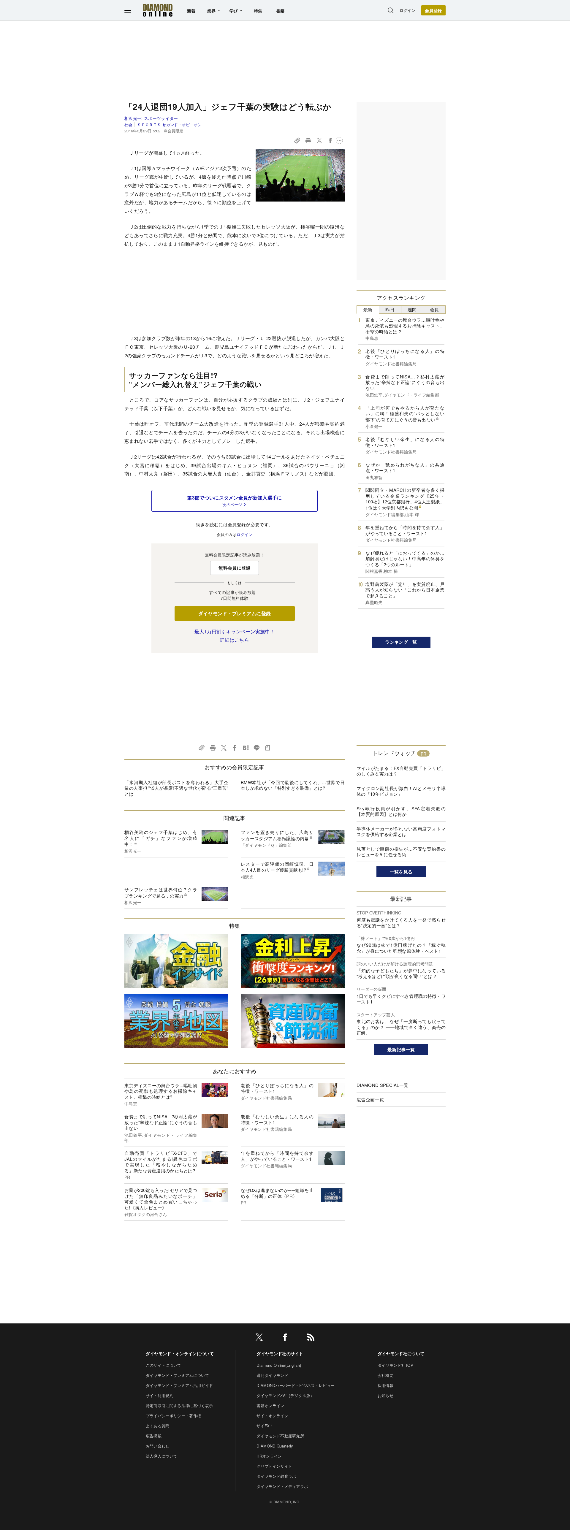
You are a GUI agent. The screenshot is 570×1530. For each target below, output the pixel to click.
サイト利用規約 (159, 1395)
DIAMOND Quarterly (274, 1446)
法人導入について (162, 1456)
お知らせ (385, 1395)
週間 (412, 309)
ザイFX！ (265, 1425)
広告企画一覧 (370, 1099)
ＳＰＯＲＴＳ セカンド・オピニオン (169, 124)
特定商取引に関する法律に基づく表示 (179, 1405)
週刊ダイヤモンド (272, 1375)
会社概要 (385, 1375)
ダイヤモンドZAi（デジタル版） (285, 1395)
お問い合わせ (158, 1446)
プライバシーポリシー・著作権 (173, 1415)
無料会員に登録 (234, 568)
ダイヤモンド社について (401, 1353)
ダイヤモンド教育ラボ (276, 1476)
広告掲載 (154, 1436)
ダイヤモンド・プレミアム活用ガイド (179, 1385)
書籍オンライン (270, 1405)
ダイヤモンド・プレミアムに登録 (234, 613)
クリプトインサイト (274, 1466)
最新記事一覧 (401, 1049)
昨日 (390, 309)
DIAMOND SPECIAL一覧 (382, 1085)
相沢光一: (151, 118)
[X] (259, 1338)
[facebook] (285, 1338)
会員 (434, 309)
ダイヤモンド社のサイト (279, 1353)
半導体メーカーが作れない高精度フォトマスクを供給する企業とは (401, 831)
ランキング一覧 (401, 642)
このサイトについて (163, 1365)
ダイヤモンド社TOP (395, 1365)
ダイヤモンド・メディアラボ (282, 1486)
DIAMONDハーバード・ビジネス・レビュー (295, 1385)
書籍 (280, 11)
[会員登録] (433, 10)
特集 (258, 11)
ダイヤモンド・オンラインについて (180, 1353)
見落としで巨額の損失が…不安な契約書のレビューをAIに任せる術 (401, 852)
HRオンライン (269, 1456)
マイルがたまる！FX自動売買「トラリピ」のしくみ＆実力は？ (401, 771)
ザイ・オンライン (272, 1415)
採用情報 (385, 1385)
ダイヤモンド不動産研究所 (280, 1436)
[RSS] (311, 1338)
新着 (191, 11)
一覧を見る (401, 871)
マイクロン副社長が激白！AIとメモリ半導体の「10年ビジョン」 (401, 791)
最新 (368, 309)
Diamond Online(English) (278, 1365)
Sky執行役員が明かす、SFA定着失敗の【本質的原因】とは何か (401, 811)
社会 (128, 124)
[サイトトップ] (157, 10)
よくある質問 (158, 1425)
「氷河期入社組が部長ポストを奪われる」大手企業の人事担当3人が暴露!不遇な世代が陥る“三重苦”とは (176, 788)
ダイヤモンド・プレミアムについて (177, 1375)
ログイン (407, 10)
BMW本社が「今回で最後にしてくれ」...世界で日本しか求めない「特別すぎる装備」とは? (293, 785)
